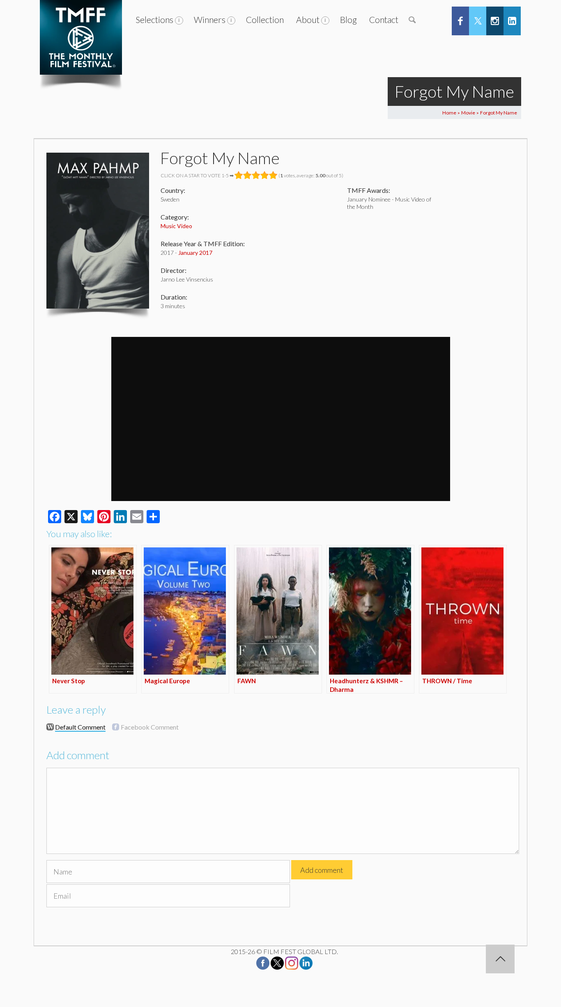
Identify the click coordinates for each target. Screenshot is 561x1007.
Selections (154, 19)
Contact (383, 19)
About (308, 19)
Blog (348, 19)
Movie (468, 113)
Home (449, 113)
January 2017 (195, 252)
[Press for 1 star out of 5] (239, 175)
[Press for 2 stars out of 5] (247, 175)
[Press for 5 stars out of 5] (273, 175)
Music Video (176, 225)
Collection (265, 19)
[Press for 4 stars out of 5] (264, 175)
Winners (209, 19)
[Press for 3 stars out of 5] (256, 175)
